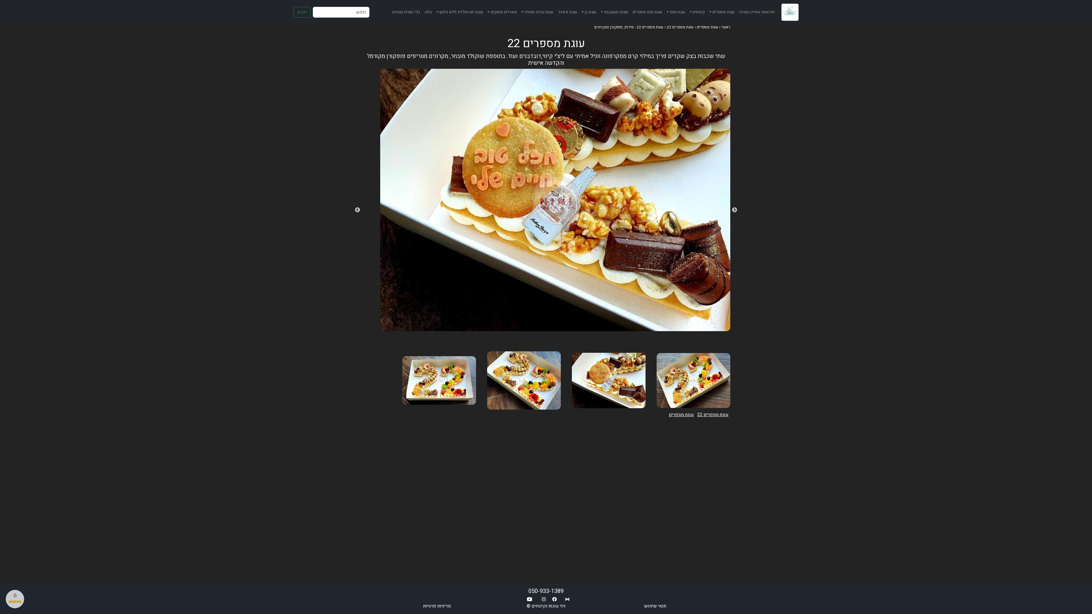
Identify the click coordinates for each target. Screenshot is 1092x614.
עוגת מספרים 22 (680, 27)
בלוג (428, 12)
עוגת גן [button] (590, 12)
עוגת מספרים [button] (724, 12)
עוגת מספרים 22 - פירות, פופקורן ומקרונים (628, 27)
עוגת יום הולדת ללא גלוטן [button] (461, 12)
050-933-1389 (546, 591)
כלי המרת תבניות (406, 12)
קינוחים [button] (699, 12)
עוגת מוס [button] (677, 12)
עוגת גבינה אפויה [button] (539, 12)
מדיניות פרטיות (437, 606)
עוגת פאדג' (567, 12)
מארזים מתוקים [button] (504, 12)
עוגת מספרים (707, 27)
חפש (302, 12)
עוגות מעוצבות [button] (616, 12)
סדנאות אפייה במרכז (757, 12)
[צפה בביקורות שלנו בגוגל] (15, 599)
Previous (734, 210)
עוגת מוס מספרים (647, 12)
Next (357, 210)
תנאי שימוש (655, 606)
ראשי (725, 27)
